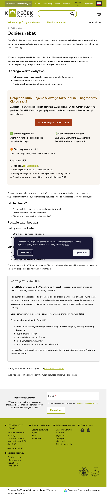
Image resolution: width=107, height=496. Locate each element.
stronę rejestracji (29, 166)
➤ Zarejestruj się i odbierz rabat (52, 123)
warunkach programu (53, 368)
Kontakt (65, 3)
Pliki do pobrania (63, 444)
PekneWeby (93, 490)
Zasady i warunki (63, 429)
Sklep (36, 3)
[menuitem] (23, 22)
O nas (56, 3)
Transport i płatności (60, 440)
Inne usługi (46, 3)
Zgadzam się (80, 252)
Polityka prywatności (61, 434)
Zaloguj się (54, 410)
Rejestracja (88, 3)
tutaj (66, 244)
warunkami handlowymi (86, 403)
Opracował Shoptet (76, 490)
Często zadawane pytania (39, 431)
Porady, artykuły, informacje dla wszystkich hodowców (14, 461)
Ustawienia (24, 252)
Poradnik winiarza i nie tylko (17, 3)
